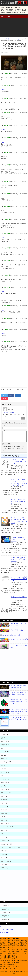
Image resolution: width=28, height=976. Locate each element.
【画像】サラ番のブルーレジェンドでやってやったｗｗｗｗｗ (19, 539)
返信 (23, 418)
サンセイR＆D (5, 861)
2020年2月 (4, 916)
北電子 (3, 748)
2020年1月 (4, 919)
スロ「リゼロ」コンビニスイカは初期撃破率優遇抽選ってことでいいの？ (18, 701)
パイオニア (4, 779)
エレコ (3, 809)
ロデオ (3, 851)
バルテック (4, 840)
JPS (2, 816)
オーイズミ (4, 782)
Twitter (4, 395)
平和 (2, 833)
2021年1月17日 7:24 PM (9, 412)
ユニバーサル (5, 762)
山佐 (2, 738)
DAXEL (3, 830)
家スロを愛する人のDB (7, 932)
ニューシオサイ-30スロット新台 (18, 639)
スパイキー (4, 823)
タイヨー (3, 864)
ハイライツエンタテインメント (10, 847)
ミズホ (3, 854)
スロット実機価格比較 (6, 929)
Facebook (11, 395)
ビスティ (3, 799)
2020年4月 (4, 909)
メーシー (3, 837)
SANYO (3, 796)
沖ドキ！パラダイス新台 (16, 630)
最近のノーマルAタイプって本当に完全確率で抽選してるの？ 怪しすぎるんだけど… (18, 711)
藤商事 (3, 758)
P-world (2, 927)
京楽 (2, 765)
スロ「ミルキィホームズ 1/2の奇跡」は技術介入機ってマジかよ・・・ (18, 461)
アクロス (3, 803)
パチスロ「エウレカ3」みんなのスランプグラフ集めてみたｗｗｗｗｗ (18, 719)
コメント (5, 430)
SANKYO (3, 751)
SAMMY (3, 734)
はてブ (18, 395)
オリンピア (4, 741)
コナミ (3, 820)
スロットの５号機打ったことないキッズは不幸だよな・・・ (19, 559)
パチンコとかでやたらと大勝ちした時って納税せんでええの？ (19, 501)
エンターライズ (5, 792)
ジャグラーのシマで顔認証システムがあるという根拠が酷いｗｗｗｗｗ (19, 578)
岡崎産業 (3, 813)
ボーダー (3, 857)
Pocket (4, 398)
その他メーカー (5, 844)
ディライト (4, 789)
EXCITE (3, 806)
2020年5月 (4, 905)
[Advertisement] (14, 28)
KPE (2, 768)
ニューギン (4, 772)
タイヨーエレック (6, 827)
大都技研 (3, 745)
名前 (3, 425)
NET (2, 755)
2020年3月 (4, 912)
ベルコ (3, 775)
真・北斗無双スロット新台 (12, 635)
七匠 (2, 786)
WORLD (3, 868)
